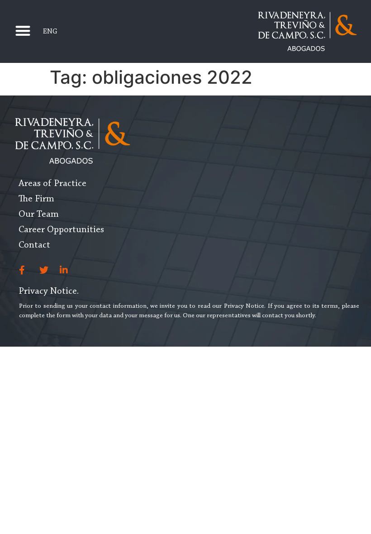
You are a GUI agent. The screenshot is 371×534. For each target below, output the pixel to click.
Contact (34, 245)
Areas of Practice (52, 183)
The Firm (36, 199)
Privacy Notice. (49, 291)
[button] (23, 31)
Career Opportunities (61, 229)
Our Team (39, 214)
